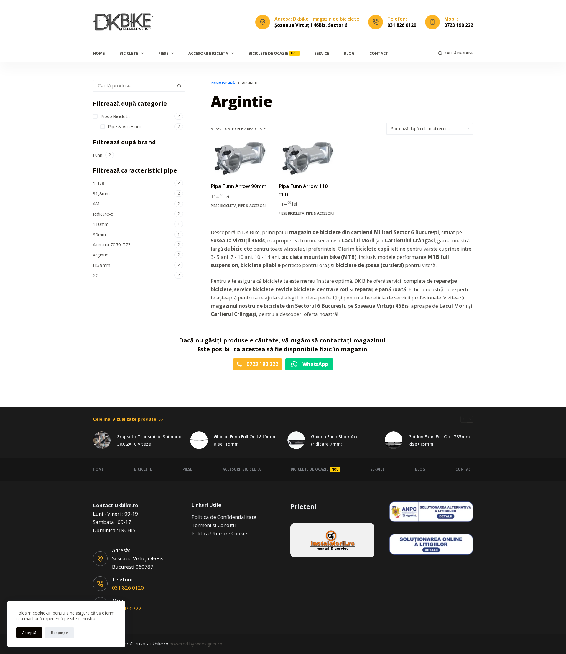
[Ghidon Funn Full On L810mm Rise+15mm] (199, 440)
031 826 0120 (401, 25)
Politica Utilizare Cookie (219, 533)
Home (99, 53)
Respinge (59, 632)
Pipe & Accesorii (252, 205)
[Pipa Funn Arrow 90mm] (240, 158)
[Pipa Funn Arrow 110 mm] (308, 158)
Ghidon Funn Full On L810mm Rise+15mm (244, 440)
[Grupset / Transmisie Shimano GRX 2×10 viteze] (102, 440)
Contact (378, 53)
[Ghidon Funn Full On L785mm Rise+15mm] (393, 440)
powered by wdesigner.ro (196, 644)
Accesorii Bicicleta (208, 53)
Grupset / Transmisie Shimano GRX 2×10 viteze (148, 440)
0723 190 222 (458, 25)
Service (321, 53)
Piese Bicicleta (223, 205)
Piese (163, 53)
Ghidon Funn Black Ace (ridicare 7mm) (335, 440)
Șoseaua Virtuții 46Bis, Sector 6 (310, 25)
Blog (349, 53)
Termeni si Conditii (214, 525)
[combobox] (133, 86)
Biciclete (128, 53)
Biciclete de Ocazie (273, 53)
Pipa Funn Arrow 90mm (238, 186)
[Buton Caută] (179, 85)
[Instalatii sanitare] (332, 540)
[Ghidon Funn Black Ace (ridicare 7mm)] (296, 440)
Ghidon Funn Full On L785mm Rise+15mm (439, 440)
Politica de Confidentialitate (224, 517)
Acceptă (29, 632)
